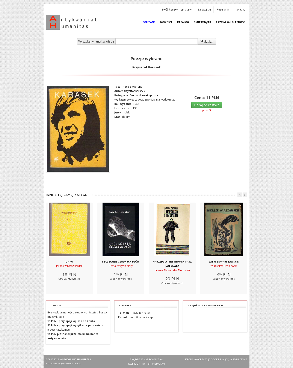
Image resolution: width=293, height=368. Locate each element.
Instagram (158, 363)
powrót (206, 110)
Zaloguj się (204, 9)
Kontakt (240, 9)
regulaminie (240, 359)
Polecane (149, 22)
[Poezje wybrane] (78, 129)
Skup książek (202, 22)
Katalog (183, 22)
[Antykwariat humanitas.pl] (72, 22)
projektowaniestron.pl (69, 363)
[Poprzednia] (239, 194)
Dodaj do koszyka (206, 105)
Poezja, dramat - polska (144, 95)
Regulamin (223, 9)
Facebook (134, 363)
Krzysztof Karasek (134, 91)
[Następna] (245, 194)
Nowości (166, 22)
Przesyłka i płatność (230, 22)
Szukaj (208, 41)
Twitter (146, 363)
